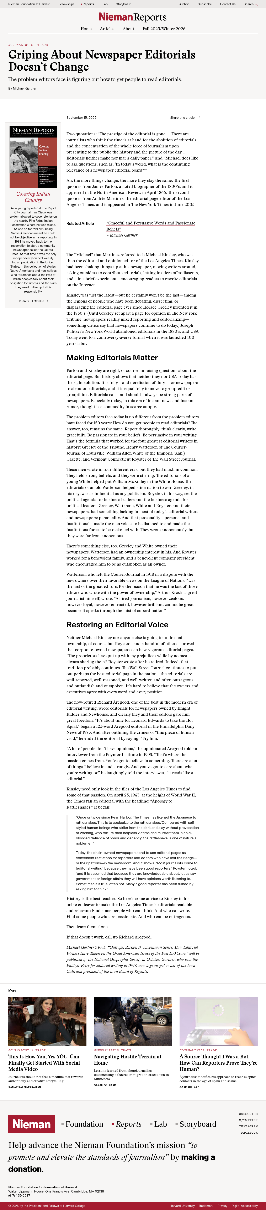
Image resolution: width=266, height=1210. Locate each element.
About (128, 29)
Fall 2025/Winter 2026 (164, 29)
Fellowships (66, 4)
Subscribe (205, 4)
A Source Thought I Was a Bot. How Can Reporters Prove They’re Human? (218, 1063)
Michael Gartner (24, 88)
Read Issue (31, 301)
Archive (184, 4)
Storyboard (123, 4)
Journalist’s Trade (28, 44)
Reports (88, 4)
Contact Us (227, 4)
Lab (105, 4)
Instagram (248, 1126)
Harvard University (182, 1206)
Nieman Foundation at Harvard (29, 4)
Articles (107, 29)
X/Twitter (248, 1120)
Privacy (222, 1206)
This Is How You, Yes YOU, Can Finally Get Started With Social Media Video (44, 1063)
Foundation (84, 1124)
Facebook (249, 1132)
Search (249, 4)
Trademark (206, 1206)
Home (86, 29)
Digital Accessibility (245, 1206)
